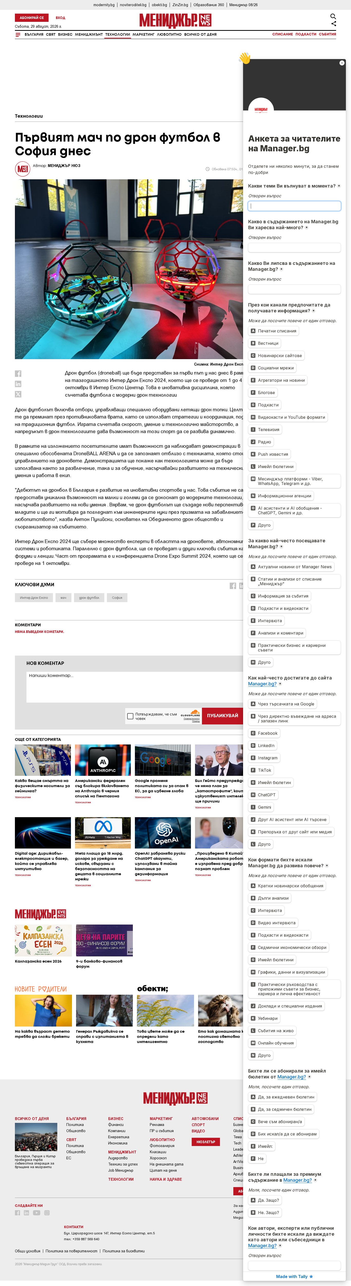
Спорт (198, 1124)
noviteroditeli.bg (133, 5)
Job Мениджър (120, 1170)
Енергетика (118, 1137)
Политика (75, 1124)
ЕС (68, 1158)
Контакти (73, 1227)
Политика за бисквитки (124, 1251)
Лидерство (118, 1158)
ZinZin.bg (180, 5)
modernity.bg (104, 5)
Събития (327, 34)
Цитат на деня (163, 1170)
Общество (76, 1131)
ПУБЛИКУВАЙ (222, 716)
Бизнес (65, 34)
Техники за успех (123, 1164)
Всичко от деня (200, 34)
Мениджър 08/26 (243, 5)
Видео (198, 1131)
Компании (116, 1131)
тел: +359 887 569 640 (81, 1239)
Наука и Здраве (166, 1179)
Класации (158, 1152)
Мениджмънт (89, 34)
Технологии (117, 34)
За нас (238, 1205)
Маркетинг (143, 34)
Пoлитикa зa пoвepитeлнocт (71, 1251)
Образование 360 (208, 5)
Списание (282, 34)
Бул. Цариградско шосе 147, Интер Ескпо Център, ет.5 (109, 1233)
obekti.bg (159, 5)
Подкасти (305, 34)
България (34, 34)
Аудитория (242, 1211)
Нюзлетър (206, 1142)
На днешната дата (166, 1164)
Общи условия (27, 1251)
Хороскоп (158, 1158)
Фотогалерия (162, 1146)
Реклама (157, 1124)
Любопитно (169, 34)
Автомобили (205, 1118)
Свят (51, 34)
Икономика (117, 1143)
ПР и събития (162, 1131)
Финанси (116, 1124)
